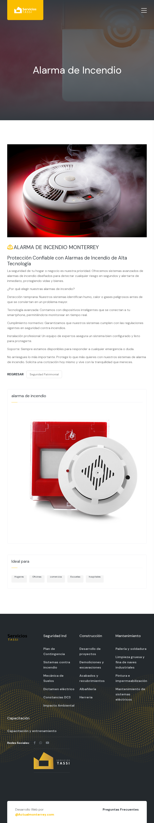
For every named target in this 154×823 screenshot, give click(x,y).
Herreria (85, 697)
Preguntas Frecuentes (121, 809)
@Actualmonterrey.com (34, 814)
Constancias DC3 (57, 697)
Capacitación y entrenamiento (32, 731)
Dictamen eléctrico (58, 689)
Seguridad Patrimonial (44, 374)
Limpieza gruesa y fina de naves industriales (130, 662)
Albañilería (87, 689)
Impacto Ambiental (58, 705)
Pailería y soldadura (131, 649)
